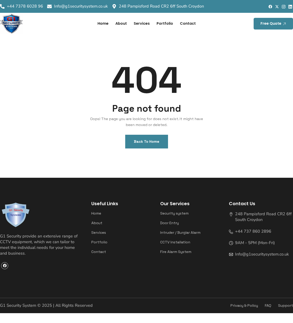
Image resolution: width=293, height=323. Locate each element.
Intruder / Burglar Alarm (180, 232)
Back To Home (146, 141)
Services (142, 23)
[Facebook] (270, 6)
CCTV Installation (175, 242)
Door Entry (169, 223)
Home (103, 23)
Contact (188, 23)
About (121, 23)
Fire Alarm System (175, 252)
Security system (174, 213)
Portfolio (165, 23)
